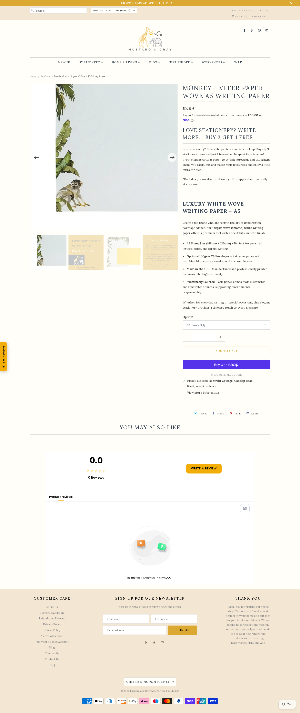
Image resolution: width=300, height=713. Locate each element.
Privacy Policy (52, 624)
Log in (263, 10)
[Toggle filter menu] (245, 508)
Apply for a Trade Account (52, 642)
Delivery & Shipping (52, 613)
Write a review (204, 468)
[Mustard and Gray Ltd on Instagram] (259, 30)
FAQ (52, 665)
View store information (203, 392)
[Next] (172, 157)
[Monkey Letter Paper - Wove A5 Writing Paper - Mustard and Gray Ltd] (104, 157)
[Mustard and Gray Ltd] (150, 39)
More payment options (226, 374)
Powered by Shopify (167, 690)
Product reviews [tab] (61, 497)
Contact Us (52, 659)
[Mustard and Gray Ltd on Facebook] (244, 30)
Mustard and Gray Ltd (142, 690)
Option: (188, 317)
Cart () (240, 16)
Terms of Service (52, 636)
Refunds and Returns (52, 618)
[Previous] (36, 157)
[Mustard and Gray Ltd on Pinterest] (252, 30)
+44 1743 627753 (242, 10)
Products (46, 76)
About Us (52, 607)
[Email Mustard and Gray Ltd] (266, 30)
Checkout (260, 16)
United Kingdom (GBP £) (112, 10)
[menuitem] (64, 62)
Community (52, 653)
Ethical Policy (52, 630)
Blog (52, 647)
